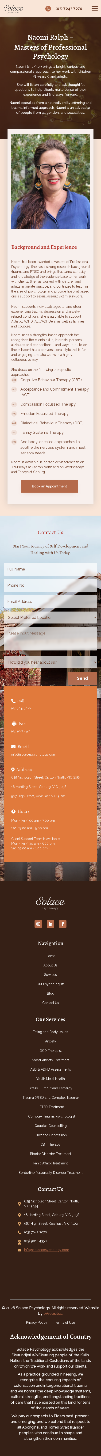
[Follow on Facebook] (62, 924)
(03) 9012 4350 (21, 731)
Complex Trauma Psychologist (51, 1116)
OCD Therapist (50, 1051)
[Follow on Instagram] (38, 924)
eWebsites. (53, 1313)
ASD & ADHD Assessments (50, 1069)
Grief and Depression (51, 1135)
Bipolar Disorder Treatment (50, 1154)
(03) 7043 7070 (21, 708)
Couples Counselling (51, 1126)
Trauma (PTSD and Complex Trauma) (51, 1097)
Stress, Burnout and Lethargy (50, 1088)
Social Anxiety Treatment (50, 1060)
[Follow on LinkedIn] (50, 924)
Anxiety (50, 1041)
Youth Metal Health (50, 1079)
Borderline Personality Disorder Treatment (50, 1173)
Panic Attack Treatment (50, 1163)
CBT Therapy (50, 1144)
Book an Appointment (49, 486)
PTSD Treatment (51, 1107)
